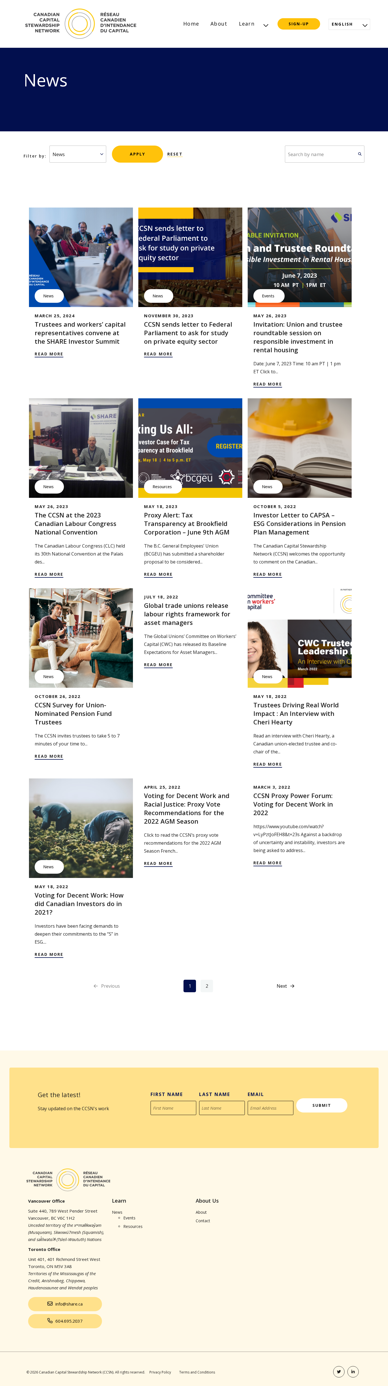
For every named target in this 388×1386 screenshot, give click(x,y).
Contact (203, 1220)
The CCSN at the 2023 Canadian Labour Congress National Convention (75, 523)
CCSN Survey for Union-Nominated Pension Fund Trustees (73, 713)
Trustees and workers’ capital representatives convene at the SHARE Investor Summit (80, 332)
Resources (162, 486)
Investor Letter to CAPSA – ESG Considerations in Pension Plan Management (299, 523)
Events (268, 296)
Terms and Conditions (197, 1372)
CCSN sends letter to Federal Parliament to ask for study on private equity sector (188, 332)
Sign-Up (299, 23)
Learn (247, 23)
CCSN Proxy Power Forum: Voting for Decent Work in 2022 (293, 804)
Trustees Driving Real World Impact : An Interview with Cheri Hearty (296, 713)
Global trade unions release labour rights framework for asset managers (187, 614)
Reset (175, 154)
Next (282, 986)
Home (191, 23)
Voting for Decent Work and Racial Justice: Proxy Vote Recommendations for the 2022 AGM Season (187, 808)
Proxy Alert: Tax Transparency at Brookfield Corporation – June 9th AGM (187, 523)
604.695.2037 (69, 1321)
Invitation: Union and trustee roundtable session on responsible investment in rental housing (298, 337)
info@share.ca (69, 1304)
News (48, 296)
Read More (49, 354)
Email (256, 1094)
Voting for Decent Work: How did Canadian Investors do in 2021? (79, 903)
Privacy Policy (160, 1372)
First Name (167, 1094)
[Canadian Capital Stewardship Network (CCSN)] (80, 24)
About (218, 23)
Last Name (214, 1094)
